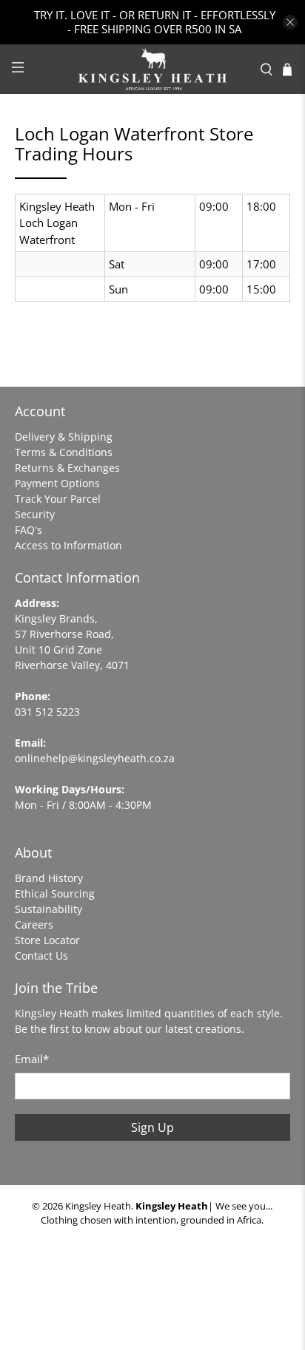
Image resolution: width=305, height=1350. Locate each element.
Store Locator (47, 940)
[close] (290, 22)
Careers (34, 924)
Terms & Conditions (64, 452)
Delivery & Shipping (64, 437)
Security (35, 514)
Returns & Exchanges (67, 468)
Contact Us (41, 956)
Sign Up (152, 1127)
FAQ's (28, 530)
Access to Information (68, 545)
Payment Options (57, 483)
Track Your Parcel (58, 499)
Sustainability (48, 909)
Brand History (49, 878)
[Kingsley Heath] (152, 69)
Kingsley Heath (98, 1206)
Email (32, 1058)
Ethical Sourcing (55, 893)
